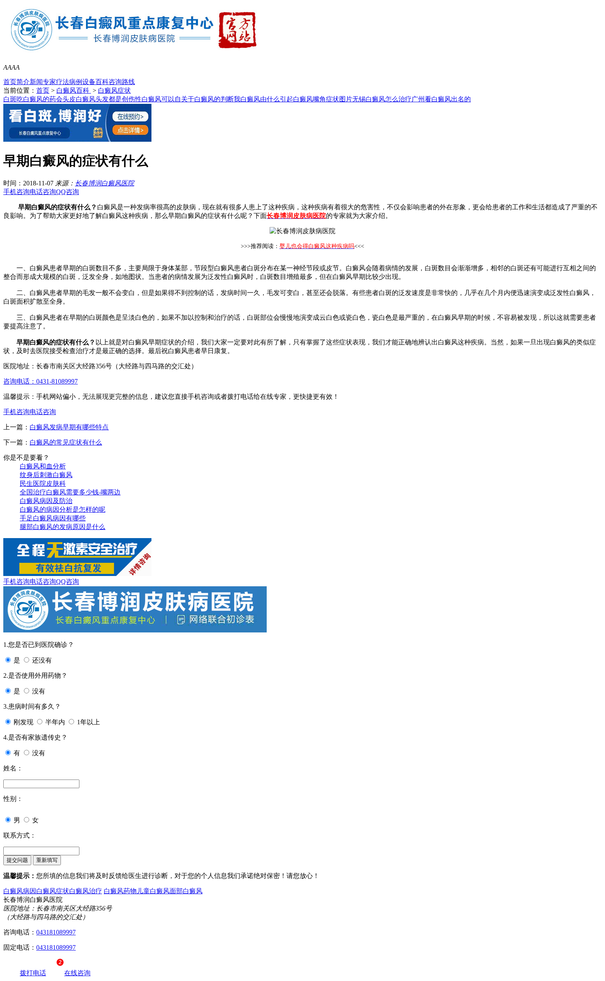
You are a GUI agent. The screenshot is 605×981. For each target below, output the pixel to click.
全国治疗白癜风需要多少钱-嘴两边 (70, 492)
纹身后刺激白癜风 (46, 474)
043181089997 (56, 932)
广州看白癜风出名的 (441, 99)
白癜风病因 (19, 890)
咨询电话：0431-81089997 (40, 381)
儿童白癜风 (153, 890)
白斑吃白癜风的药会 (33, 99)
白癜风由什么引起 (266, 99)
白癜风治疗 (85, 890)
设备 (88, 81)
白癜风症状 (114, 90)
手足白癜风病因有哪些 (53, 518)
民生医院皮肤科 (43, 483)
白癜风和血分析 (43, 466)
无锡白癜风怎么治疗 (382, 99)
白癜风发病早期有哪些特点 (69, 427)
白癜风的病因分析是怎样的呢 (62, 509)
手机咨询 (16, 191)
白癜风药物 (120, 890)
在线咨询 (77, 972)
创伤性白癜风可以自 (151, 99)
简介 (23, 81)
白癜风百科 (73, 90)
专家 (49, 81)
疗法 (62, 81)
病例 (75, 81)
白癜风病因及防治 (46, 500)
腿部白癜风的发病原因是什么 (62, 526)
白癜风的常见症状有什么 (66, 442)
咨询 (115, 81)
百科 (102, 81)
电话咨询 (43, 191)
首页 (9, 81)
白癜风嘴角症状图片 (322, 99)
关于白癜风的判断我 (210, 99)
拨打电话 (33, 972)
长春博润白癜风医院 (104, 183)
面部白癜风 (186, 890)
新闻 (36, 81)
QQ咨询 (67, 191)
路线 (128, 81)
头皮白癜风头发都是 (92, 99)
